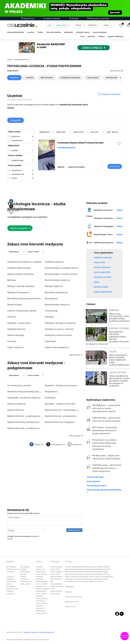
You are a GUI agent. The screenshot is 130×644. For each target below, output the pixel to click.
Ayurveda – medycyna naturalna (60, 403)
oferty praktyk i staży (119, 316)
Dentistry (11, 316)
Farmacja (11, 341)
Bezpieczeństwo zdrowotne (20, 274)
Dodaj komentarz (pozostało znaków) (23, 513)
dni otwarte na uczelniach (116, 384)
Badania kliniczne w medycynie (59, 422)
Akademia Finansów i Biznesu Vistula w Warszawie (108, 210)
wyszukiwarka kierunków (116, 333)
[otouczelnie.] (22, 25)
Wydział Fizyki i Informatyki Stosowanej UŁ (108, 234)
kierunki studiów (53, 32)
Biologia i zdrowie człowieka (20, 286)
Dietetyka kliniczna (16, 329)
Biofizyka (11, 280)
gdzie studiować (117, 357)
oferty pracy (115, 313)
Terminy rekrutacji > (95, 477)
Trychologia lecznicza (66, 147)
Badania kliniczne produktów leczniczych (24, 422)
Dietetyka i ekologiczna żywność (60, 323)
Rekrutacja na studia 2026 (99, 18)
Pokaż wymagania (18, 228)
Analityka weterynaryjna (18, 267)
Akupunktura (51, 391)
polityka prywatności (46, 632)
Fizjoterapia (50, 341)
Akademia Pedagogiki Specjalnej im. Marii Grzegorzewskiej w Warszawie (108, 226)
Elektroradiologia (15, 335)
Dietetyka (49, 316)
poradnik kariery (117, 318)
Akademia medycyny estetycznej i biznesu (24, 391)
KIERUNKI (61, 167)
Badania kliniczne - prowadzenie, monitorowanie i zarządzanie (62, 416)
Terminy (78, 25)
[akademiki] (65, 8)
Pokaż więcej (74, 355)
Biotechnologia (14, 304)
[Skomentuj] (11, 212)
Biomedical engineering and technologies (24, 298)
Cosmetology (51, 310)
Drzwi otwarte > (94, 481)
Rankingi (74, 18)
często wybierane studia (117, 361)
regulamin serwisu (30, 632)
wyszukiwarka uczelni (119, 378)
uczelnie (30, 32)
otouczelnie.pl (11, 632)
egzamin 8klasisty (115, 36)
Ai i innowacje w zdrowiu (19, 385)
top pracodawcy (100, 32)
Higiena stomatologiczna (57, 347)
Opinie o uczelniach (52, 18)
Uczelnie (29, 77)
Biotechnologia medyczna (57, 304)
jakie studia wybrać (118, 355)
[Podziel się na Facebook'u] (11, 201)
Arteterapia (50, 397)
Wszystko (14, 77)
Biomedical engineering (56, 292)
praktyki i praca (83, 32)
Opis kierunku (47, 77)
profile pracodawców (119, 321)
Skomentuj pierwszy (124, 636)
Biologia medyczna (54, 286)
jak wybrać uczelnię (118, 380)
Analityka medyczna (54, 261)
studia (40, 32)
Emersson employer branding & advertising (32, 639)
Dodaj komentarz (74, 530)
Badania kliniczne (15, 410)
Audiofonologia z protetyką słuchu (61, 267)
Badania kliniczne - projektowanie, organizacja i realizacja (24, 416)
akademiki (68, 32)
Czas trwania (92, 77)
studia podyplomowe (119, 364)
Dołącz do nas (28, 18)
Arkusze (106, 25)
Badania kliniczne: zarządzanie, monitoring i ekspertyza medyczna (24, 428)
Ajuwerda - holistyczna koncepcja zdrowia (62, 385)
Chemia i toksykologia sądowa (21, 310)
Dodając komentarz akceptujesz (23, 537)
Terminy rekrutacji (113, 77)
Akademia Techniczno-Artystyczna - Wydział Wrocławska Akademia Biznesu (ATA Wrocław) (108, 218)
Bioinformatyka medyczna (57, 280)
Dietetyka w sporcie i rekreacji (59, 329)
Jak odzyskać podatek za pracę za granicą (12, 569)
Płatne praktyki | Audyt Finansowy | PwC (56, 586)
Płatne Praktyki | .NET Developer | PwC (56, 579)
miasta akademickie (15, 32)
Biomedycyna (51, 298)
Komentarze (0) (116, 70)
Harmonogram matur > (97, 485)
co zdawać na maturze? (97, 344)
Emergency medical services (58, 335)
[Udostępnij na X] (11, 206)
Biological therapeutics (18, 292)
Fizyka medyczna (15, 347)
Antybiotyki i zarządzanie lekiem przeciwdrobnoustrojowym (24, 397)
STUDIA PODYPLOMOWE (76, 167)
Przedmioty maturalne (70, 77)
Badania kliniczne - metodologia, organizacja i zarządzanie (62, 410)
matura (101, 36)
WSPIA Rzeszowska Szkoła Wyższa (108, 242)
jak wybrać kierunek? (119, 341)
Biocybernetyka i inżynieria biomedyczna (62, 274)
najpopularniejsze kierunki (117, 337)
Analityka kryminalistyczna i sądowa (24, 261)
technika (91, 36)
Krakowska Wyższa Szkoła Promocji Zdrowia (80, 142)
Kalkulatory (92, 25)
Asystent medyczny (16, 403)
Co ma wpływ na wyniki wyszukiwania (19, 100)
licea (82, 36)
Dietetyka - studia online (19, 323)
